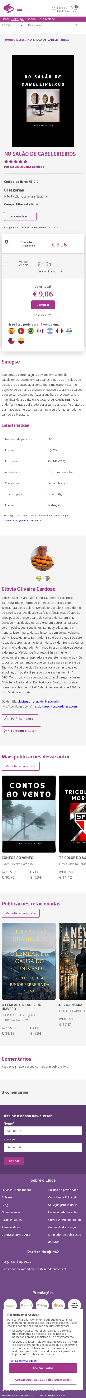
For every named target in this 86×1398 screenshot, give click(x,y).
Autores (7, 1197)
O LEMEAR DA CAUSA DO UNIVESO (21, 1007)
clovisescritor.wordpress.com (57, 706)
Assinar (14, 1161)
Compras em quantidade (65, 1220)
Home (9, 39)
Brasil (6, 19)
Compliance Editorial (62, 1197)
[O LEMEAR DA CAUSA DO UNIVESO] (29, 961)
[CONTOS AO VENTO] (29, 814)
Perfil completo (22, 719)
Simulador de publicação (64, 1238)
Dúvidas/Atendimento (16, 1190)
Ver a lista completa (20, 766)
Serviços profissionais (62, 1205)
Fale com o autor (23, 731)
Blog (5, 1205)
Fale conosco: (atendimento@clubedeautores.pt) (34, 1269)
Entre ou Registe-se (63, 9)
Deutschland (46, 19)
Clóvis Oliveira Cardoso (27, 167)
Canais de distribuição (63, 1227)
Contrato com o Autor (17, 1235)
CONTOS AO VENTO (17, 858)
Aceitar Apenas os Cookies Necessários (43, 1380)
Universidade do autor (63, 1212)
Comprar (43, 305)
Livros (20, 39)
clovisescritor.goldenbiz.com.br (38, 701)
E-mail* (9, 1140)
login (15, 1067)
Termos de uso (12, 1227)
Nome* (9, 1123)
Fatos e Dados (12, 1220)
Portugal (17, 19)
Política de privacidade (63, 1190)
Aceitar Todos (43, 1368)
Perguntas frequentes (16, 1262)
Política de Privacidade (23, 1360)
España (30, 19)
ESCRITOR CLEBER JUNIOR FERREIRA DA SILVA (20, 1017)
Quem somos (11, 1212)
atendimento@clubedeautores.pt (23, 520)
